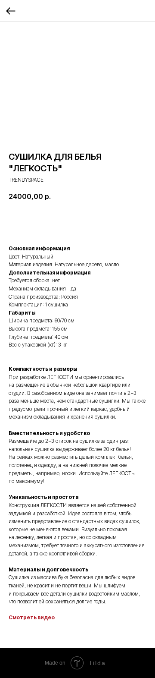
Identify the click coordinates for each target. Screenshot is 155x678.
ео (51, 617)
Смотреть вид (28, 617)
